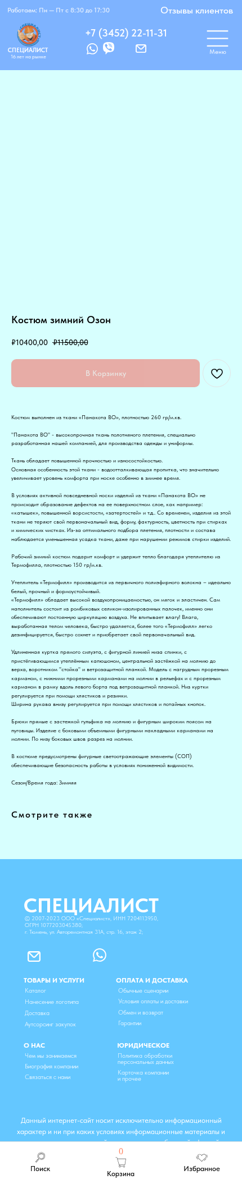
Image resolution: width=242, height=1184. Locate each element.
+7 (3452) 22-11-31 (126, 33)
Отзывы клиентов (196, 10)
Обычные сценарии (143, 990)
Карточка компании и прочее (143, 1075)
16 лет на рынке (28, 56)
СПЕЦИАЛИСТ (28, 50)
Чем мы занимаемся (51, 1055)
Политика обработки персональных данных (146, 1059)
